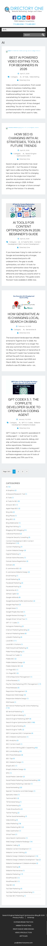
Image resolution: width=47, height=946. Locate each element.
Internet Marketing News (15, 633)
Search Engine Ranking (14, 726)
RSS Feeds (10, 702)
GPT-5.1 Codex (27, 423)
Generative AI (31, 329)
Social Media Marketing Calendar (18, 784)
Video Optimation (12, 831)
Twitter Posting (11, 813)
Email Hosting (11, 576)
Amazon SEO (11, 505)
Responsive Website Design (16, 698)
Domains (9, 565)
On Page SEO (11, 670)
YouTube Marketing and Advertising (19, 892)
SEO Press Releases (13, 755)
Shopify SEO (10, 766)
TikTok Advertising (12, 802)
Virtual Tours (10, 834)
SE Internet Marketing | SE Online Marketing (22, 706)
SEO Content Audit (13, 744)
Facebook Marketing (13, 583)
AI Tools (25, 77)
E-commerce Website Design (17, 572)
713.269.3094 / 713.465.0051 (24, 24)
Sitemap (30, 917)
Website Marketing (13, 874)
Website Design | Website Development (20, 856)
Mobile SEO (10, 659)
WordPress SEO (12, 878)
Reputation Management (15, 691)
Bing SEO (9, 519)
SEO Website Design (13, 762)
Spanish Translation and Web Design (19, 791)
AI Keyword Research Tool (15, 494)
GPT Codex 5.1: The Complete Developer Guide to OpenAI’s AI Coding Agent (23, 407)
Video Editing (34, 77)
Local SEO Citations (13, 644)
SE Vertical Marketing (14, 711)
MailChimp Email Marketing (16, 648)
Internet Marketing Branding (16, 630)
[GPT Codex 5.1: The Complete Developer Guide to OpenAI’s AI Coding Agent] (23, 394)
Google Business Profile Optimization (19, 601)
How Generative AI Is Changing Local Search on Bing (23, 317)
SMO (8, 773)
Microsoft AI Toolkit (13, 655)
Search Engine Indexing (15, 715)
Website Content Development (17, 849)
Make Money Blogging (14, 651)
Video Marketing (12, 823)
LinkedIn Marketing (13, 637)
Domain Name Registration (16, 561)
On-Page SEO (11, 673)
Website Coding (12, 845)
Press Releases (11, 688)
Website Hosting (12, 867)
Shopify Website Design (15, 769)
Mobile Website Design (14, 662)
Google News (11, 608)
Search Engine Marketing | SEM (17, 719)
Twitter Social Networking (15, 816)
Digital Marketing (12, 554)
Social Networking (12, 787)
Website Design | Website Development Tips (22, 860)
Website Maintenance (14, 870)
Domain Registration (23, 922)
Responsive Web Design (15, 695)
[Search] (43, 34)
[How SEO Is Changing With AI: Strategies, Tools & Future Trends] (23, 127)
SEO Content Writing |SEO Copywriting (20, 748)
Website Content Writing (15, 852)
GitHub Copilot (11, 594)
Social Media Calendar (14, 776)
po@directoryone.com (24, 943)
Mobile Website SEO (13, 666)
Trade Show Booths (13, 809)
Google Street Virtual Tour (15, 619)
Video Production (23, 932)
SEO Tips (9, 758)
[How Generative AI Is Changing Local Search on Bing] (23, 308)
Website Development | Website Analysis (21, 863)
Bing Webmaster (12, 523)
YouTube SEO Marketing (15, 896)
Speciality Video (12, 795)
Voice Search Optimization (16, 838)
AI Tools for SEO (27, 242)
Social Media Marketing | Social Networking (21, 780)
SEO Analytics (11, 740)
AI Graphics (10, 490)
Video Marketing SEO (14, 827)
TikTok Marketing (12, 805)
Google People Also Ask (14, 612)
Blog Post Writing (12, 526)
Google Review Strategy (15, 615)
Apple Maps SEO (12, 508)
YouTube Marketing (13, 889)
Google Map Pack (12, 604)
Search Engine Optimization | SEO (18, 722)
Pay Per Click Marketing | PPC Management (22, 684)
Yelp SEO (9, 885)
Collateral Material (13, 534)
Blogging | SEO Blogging (15, 530)
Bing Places (10, 516)
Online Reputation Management (18, 677)
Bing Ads (9, 512)
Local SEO (10, 641)
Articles (24, 936)
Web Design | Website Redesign (18, 842)
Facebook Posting (12, 586)
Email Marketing (12, 579)
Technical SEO (11, 798)
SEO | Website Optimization (16, 737)
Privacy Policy (18, 917)
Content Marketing (13, 547)
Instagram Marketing (14, 626)
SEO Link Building (12, 751)
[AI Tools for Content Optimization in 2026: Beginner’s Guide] (23, 217)
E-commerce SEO (12, 568)
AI (20, 77)
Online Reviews (11, 680)
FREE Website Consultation (24, 21)
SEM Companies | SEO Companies (18, 733)
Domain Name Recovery (15, 558)
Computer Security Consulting (17, 537)
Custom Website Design (15, 550)
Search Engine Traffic (14, 730)
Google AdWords (12, 597)
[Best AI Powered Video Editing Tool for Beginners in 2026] (23, 50)
